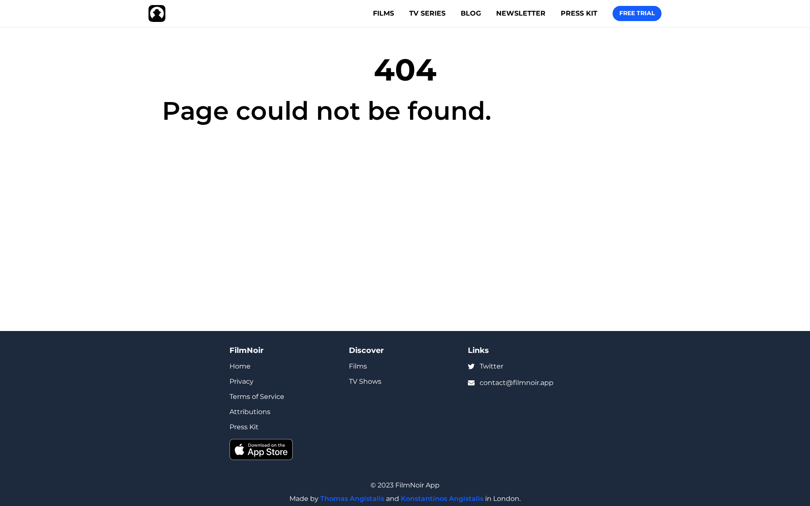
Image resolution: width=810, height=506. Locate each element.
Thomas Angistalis (352, 499)
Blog (471, 13)
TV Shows (365, 381)
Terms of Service (257, 397)
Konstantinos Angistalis (442, 499)
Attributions (250, 412)
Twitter (491, 366)
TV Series (427, 13)
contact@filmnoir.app (517, 383)
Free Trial (637, 13)
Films (383, 13)
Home (240, 366)
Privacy (242, 381)
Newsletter (520, 13)
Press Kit (579, 13)
